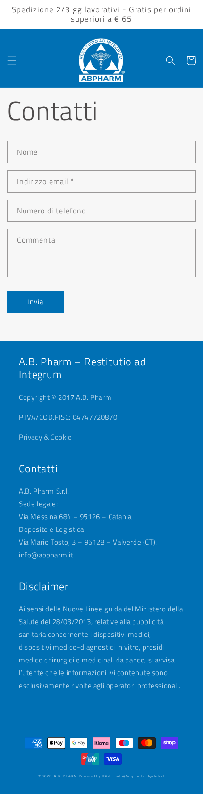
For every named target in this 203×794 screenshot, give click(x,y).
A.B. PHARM (66, 776)
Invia (35, 301)
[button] (11, 60)
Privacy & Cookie (45, 437)
